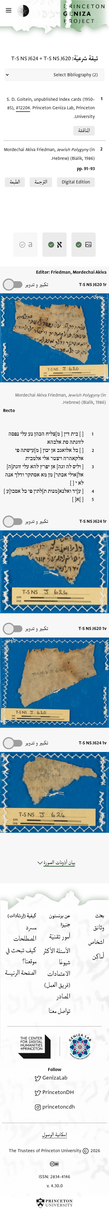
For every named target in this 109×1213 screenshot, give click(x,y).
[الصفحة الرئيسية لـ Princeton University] (54, 1203)
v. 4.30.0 (55, 1186)
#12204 (23, 108)
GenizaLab (55, 1077)
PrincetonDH (58, 1092)
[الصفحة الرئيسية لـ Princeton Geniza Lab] (75, 1047)
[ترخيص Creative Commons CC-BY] (54, 1165)
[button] (84, 16)
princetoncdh (58, 1106)
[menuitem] (98, 927)
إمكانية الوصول (54, 1135)
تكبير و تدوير (36, 285)
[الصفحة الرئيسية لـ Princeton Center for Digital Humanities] (34, 1046)
